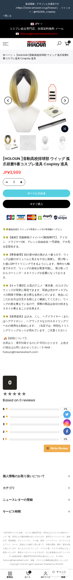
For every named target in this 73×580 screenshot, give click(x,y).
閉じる (8, 15)
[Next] (65, 100)
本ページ (8, 55)
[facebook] (67, 431)
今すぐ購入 (36, 204)
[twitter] (67, 414)
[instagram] (67, 423)
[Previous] (8, 100)
